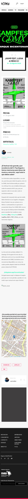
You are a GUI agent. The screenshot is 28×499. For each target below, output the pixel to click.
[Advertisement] (14, 405)
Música (4, 10)
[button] (14, 337)
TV (15, 10)
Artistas (17, 437)
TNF (15, 144)
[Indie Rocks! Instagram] (9, 458)
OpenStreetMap (17, 356)
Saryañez (9, 152)
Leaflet (11, 356)
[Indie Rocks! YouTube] (12, 458)
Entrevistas (18, 434)
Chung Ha (6, 144)
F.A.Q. (16, 446)
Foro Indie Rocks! (18, 443)
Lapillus (11, 144)
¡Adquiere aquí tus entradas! (14, 272)
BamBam (4, 214)
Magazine (21, 10)
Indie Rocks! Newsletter (7, 480)
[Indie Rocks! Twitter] (5, 458)
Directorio (18, 440)
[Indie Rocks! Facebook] (2, 458)
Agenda (10, 10)
